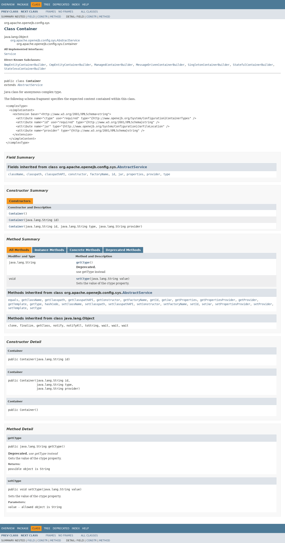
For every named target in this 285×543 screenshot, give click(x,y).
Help (85, 4)
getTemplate (17, 304)
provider (153, 174)
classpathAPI (55, 174)
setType (36, 308)
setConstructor (148, 304)
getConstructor (108, 300)
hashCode (51, 304)
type (166, 174)
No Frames (65, 11)
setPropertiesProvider (232, 304)
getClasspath (55, 300)
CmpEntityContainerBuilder (70, 64)
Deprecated (61, 4)
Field (31, 16)
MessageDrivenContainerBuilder (160, 64)
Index (76, 4)
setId (194, 304)
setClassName (72, 304)
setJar (207, 304)
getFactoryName (135, 300)
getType (36, 304)
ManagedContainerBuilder (113, 64)
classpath (34, 174)
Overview (8, 4)
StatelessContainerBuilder (25, 68)
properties (135, 174)
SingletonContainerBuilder (209, 64)
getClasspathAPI (80, 300)
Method (55, 16)
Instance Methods (49, 250)
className (15, 174)
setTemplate (17, 308)
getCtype (83, 262)
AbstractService (30, 85)
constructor (77, 174)
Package (23, 4)
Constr (42, 16)
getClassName (31, 300)
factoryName (99, 174)
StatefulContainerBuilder (253, 64)
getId (154, 300)
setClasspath (95, 304)
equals (13, 300)
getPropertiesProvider (217, 300)
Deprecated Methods (123, 250)
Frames (51, 11)
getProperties (186, 300)
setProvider (262, 304)
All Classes (89, 11)
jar (120, 174)
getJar (167, 300)
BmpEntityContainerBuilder (25, 64)
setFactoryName (175, 304)
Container (16, 213)
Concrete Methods (85, 250)
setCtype (83, 278)
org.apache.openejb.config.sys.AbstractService (45, 40)
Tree (47, 4)
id (113, 174)
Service (10, 54)
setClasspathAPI (120, 304)
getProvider (247, 300)
